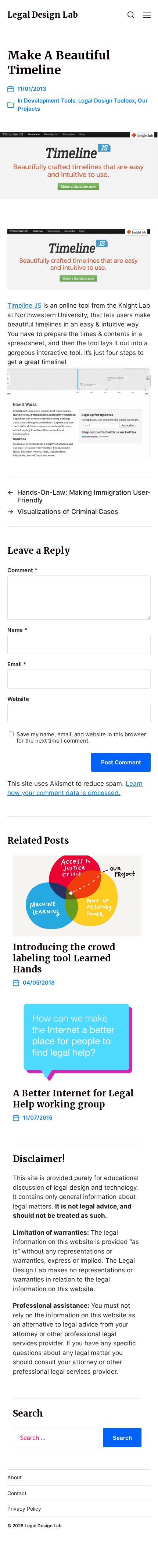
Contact (16, 1493)
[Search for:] (55, 1439)
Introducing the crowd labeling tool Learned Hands (64, 958)
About (14, 1477)
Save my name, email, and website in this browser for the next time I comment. (81, 738)
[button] (131, 15)
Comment (22, 570)
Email (16, 664)
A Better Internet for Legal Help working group (73, 1099)
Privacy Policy (24, 1508)
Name (17, 630)
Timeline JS (24, 305)
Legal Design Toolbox (106, 100)
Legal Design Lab (42, 15)
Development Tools (49, 100)
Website (18, 699)
